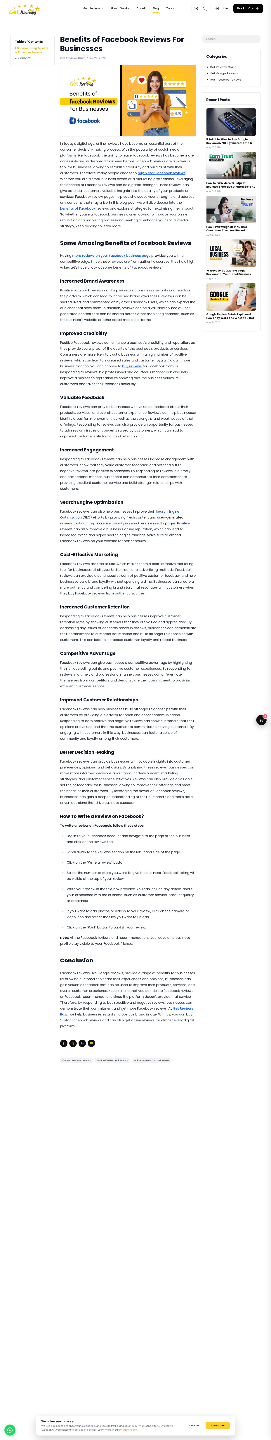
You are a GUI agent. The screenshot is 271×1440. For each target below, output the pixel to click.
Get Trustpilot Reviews (225, 79)
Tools (170, 8)
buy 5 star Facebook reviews (161, 173)
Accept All (218, 1425)
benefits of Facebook (77, 208)
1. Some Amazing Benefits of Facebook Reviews (31, 50)
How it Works (120, 8)
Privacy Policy (128, 1430)
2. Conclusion (23, 58)
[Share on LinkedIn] (82, 1043)
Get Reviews (92, 8)
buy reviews (132, 366)
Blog (156, 8)
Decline (194, 1425)
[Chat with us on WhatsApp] (9, 1430)
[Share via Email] (91, 1043)
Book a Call (245, 8)
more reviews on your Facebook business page (111, 255)
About (141, 8)
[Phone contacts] (205, 8)
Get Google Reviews (224, 73)
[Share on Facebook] (63, 1043)
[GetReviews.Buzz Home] (24, 8)
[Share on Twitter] (73, 1043)
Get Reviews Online (223, 67)
